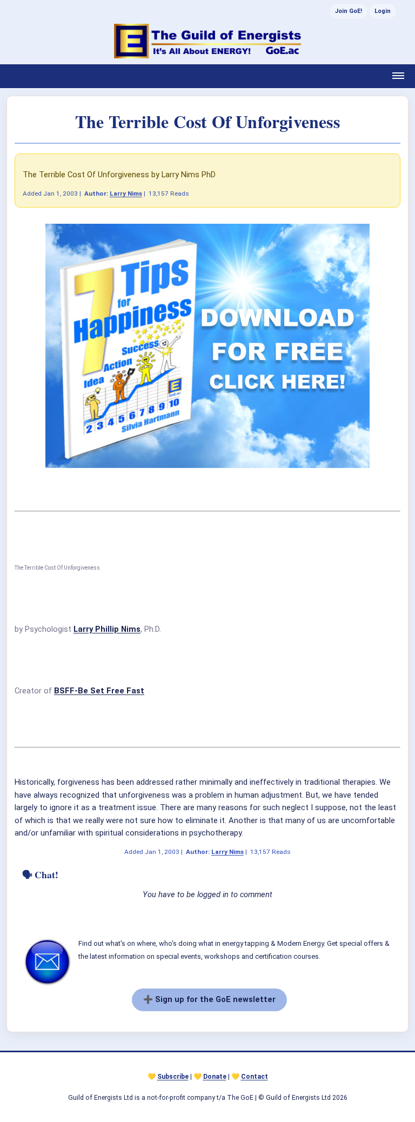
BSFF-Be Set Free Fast (99, 691)
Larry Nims (126, 193)
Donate (214, 1076)
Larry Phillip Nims (106, 629)
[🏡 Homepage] (207, 41)
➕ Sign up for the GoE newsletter (209, 999)
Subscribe (173, 1076)
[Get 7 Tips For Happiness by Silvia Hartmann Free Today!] (207, 465)
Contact (254, 1076)
